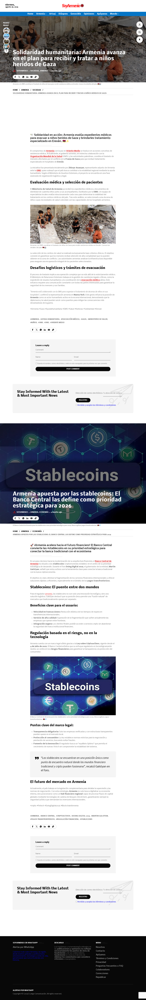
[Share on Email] (31, 77)
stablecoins (86, 819)
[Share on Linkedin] (27, 77)
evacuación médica (90, 280)
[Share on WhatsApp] (23, 77)
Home (15, 90)
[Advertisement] (73, 111)
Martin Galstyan (100, 816)
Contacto (100, 951)
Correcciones (102, 973)
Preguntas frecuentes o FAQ (109, 966)
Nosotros (100, 947)
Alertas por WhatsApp (23, 947)
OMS (41, 322)
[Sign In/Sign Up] (139, 24)
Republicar (101, 977)
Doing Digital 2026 (81, 816)
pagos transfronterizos (43, 819)
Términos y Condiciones (107, 958)
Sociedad (34, 71)
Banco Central (48, 816)
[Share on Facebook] (15, 77)
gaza (84, 319)
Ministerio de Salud (98, 319)
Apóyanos (100, 955)
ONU (39, 171)
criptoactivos (63, 816)
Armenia (44, 71)
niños (34, 322)
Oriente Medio (73, 151)
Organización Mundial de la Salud (46, 156)
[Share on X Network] (19, 77)
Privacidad (101, 962)
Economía (44, 512)
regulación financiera (68, 819)
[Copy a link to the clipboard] (36, 77)
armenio (48, 594)
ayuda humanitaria (50, 319)
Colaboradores (103, 970)
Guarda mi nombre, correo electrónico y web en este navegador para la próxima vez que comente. (72, 363)
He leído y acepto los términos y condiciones (96, 405)
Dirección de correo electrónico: (89, 393)
